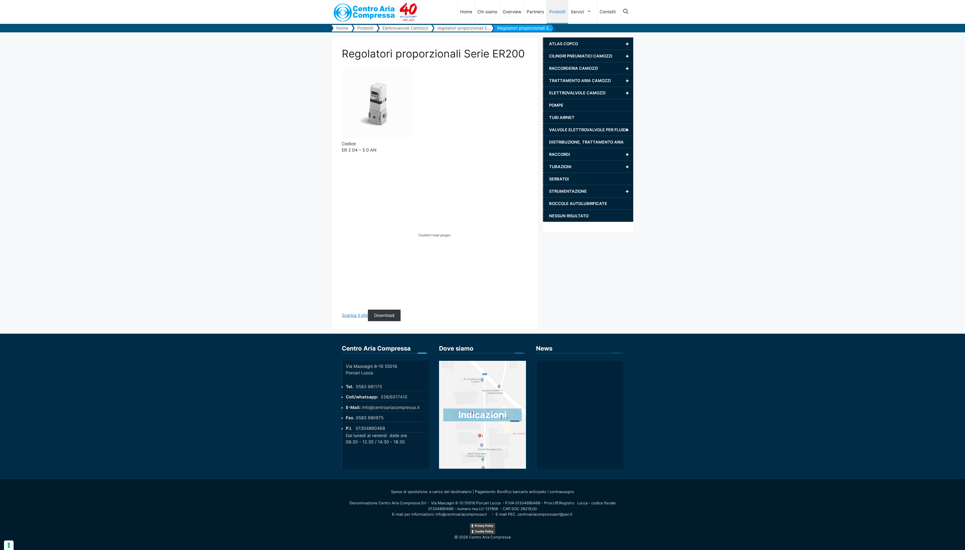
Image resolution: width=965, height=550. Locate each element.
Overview (512, 11)
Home (466, 11)
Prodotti (557, 11)
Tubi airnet (561, 117)
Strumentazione (589, 191)
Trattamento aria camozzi (589, 81)
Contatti (608, 11)
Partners (535, 11)
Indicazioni (482, 414)
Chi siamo (487, 11)
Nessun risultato (569, 215)
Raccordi (589, 154)
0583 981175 (369, 386)
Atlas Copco (589, 44)
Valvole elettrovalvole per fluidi (589, 130)
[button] (625, 12)
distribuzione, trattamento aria (586, 142)
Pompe (556, 105)
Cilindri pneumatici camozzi (589, 56)
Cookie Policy (484, 531)
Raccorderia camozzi (589, 68)
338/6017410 (393, 396)
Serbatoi (559, 178)
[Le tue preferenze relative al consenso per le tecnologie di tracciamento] (9, 545)
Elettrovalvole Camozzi (589, 93)
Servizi (577, 11)
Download (384, 315)
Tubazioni (589, 167)
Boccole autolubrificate (578, 203)
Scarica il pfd (355, 315)
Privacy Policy (484, 525)
